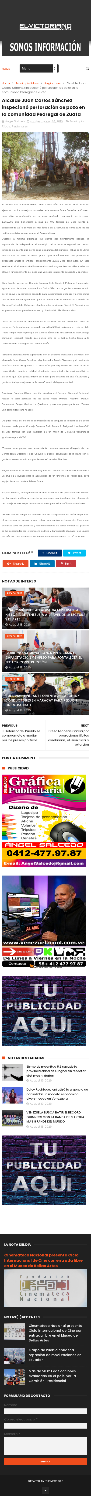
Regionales (53, 83)
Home (6, 69)
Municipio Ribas (27, 83)
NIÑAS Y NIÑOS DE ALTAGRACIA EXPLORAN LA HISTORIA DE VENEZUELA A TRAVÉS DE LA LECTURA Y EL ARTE (45, 614)
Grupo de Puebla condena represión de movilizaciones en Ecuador (55, 1355)
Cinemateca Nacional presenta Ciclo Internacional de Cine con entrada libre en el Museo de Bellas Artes (43, 1260)
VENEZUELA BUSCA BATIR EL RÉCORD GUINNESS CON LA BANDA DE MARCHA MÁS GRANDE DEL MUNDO (55, 1117)
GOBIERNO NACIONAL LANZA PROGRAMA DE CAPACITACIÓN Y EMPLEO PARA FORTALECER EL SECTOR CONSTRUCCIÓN (43, 657)
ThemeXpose (54, 1481)
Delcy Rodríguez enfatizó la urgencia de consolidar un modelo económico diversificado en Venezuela (57, 1094)
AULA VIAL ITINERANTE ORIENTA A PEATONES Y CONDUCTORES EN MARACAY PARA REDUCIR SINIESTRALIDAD (42, 700)
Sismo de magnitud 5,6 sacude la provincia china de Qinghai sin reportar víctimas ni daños (56, 1071)
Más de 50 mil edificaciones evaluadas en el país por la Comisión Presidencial (52, 1376)
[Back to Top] (45, 1490)
